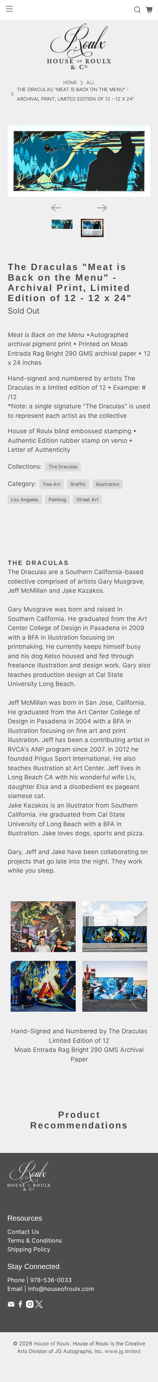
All (90, 82)
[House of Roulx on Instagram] (29, 1306)
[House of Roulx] (79, 46)
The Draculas (63, 466)
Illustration (107, 484)
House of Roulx (52, 1343)
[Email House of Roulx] (11, 1306)
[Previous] (55, 207)
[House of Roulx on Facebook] (20, 1306)
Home (70, 82)
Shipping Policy (28, 1249)
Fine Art (51, 484)
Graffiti (78, 484)
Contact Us (23, 1231)
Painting (57, 499)
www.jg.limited (123, 1351)
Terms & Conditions (34, 1240)
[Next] (102, 207)
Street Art (87, 499)
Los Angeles (24, 499)
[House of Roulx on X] (39, 1306)
